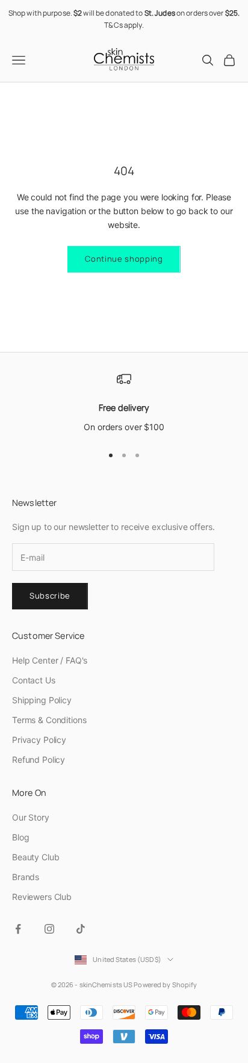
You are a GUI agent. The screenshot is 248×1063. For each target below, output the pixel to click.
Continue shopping (124, 258)
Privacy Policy (39, 740)
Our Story (30, 817)
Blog (20, 837)
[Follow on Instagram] (49, 929)
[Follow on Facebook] (18, 929)
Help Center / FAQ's (49, 660)
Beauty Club (35, 857)
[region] (124, 403)
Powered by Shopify (165, 984)
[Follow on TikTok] (81, 929)
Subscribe (49, 595)
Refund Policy (38, 759)
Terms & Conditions (49, 720)
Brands (25, 877)
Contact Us (33, 680)
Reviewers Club (42, 897)
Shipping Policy (42, 700)
